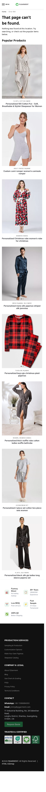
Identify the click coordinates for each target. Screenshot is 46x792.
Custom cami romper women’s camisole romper (22, 172)
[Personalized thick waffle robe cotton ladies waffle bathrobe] (22, 408)
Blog (6, 674)
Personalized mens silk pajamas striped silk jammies (22, 307)
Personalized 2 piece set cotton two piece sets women (22, 509)
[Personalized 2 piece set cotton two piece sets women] (22, 476)
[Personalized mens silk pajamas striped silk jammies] (22, 274)
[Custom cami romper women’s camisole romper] (22, 139)
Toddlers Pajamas (22, 370)
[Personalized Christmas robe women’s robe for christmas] (22, 206)
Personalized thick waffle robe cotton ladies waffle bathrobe (22, 441)
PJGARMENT (13, 761)
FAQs (6, 682)
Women (16, 438)
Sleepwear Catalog (11, 658)
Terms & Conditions (11, 690)
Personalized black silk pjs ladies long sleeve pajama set (22, 576)
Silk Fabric (28, 303)
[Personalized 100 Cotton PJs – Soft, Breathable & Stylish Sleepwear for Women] (22, 72)
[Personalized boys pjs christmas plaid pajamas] (22, 341)
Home (4, 12)
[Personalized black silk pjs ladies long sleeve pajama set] (22, 543)
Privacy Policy (9, 686)
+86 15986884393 (22, 703)
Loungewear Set (22, 505)
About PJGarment (11, 670)
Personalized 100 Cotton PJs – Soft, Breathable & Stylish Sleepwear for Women (22, 105)
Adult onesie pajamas (22, 168)
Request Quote (13, 724)
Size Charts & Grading (12, 678)
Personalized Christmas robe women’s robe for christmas (22, 239)
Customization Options (13, 649)
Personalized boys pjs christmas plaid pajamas (22, 374)
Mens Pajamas (17, 303)
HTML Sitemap (8, 764)
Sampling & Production (13, 645)
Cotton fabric (25, 101)
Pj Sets (16, 101)
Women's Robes (22, 236)
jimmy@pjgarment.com (20, 707)
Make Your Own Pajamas (13, 653)
